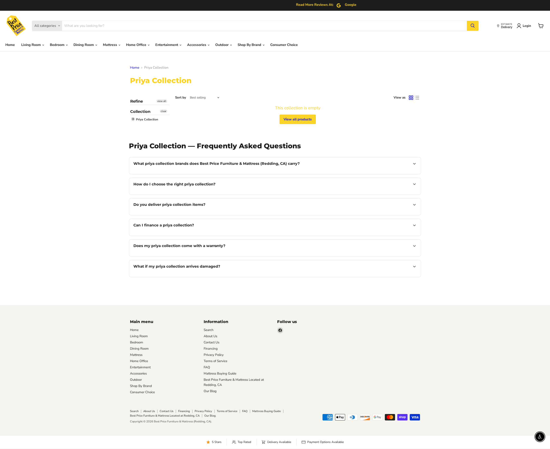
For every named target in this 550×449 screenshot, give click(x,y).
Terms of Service (215, 361)
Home (10, 44)
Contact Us (211, 342)
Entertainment (167, 44)
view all (161, 101)
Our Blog (210, 391)
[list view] (417, 98)
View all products (298, 119)
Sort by (180, 97)
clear (163, 111)
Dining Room (84, 44)
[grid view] (411, 98)
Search (209, 330)
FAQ (207, 367)
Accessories (197, 44)
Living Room (31, 44)
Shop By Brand (250, 44)
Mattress (110, 44)
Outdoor (222, 44)
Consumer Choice (284, 44)
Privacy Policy (214, 355)
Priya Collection (146, 119)
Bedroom (57, 44)
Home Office (136, 44)
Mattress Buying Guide (220, 373)
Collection (140, 111)
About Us (210, 336)
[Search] (472, 26)
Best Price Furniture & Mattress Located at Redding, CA (165, 416)
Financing (211, 348)
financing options (168, 235)
